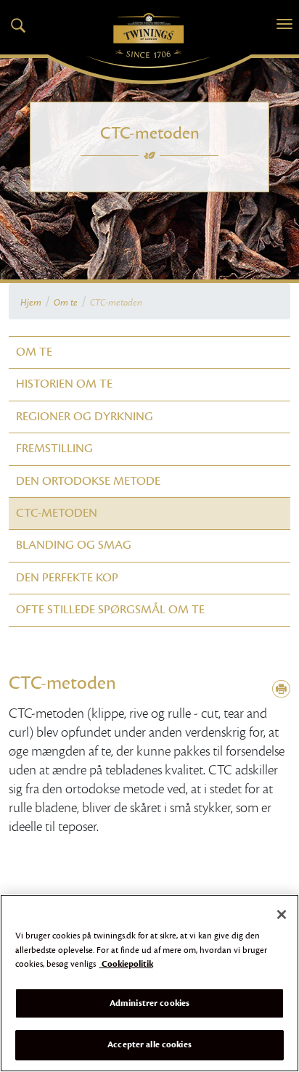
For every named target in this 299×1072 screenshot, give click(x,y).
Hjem (30, 302)
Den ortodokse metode (88, 481)
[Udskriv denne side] (281, 690)
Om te (66, 302)
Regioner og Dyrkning (84, 417)
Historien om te (64, 384)
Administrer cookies (149, 1003)
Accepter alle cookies (149, 1044)
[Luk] (282, 914)
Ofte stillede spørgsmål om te (110, 610)
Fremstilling (54, 449)
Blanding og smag (73, 545)
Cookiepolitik (126, 964)
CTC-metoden (56, 513)
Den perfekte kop (67, 578)
